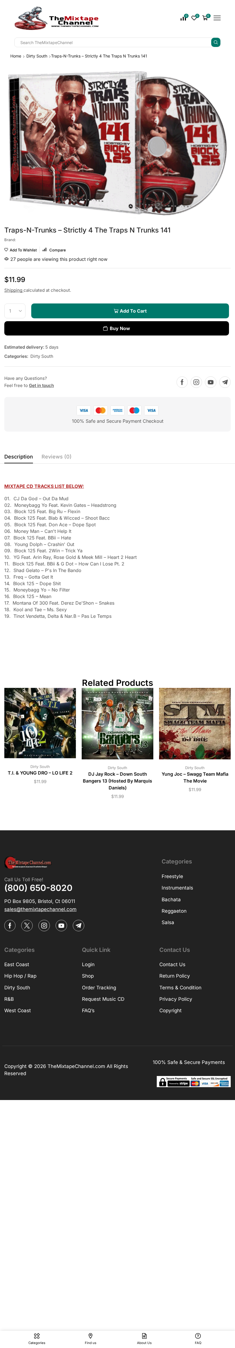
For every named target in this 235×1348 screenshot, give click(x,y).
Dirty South (36, 55)
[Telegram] (225, 382)
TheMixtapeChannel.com (76, 1066)
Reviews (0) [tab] (57, 457)
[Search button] (215, 42)
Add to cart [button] (34, 725)
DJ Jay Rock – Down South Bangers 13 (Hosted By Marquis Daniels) (117, 781)
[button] (40, 909)
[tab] (18, 458)
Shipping (13, 290)
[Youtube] (210, 382)
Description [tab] (18, 457)
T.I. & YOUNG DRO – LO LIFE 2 (40, 773)
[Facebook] (182, 382)
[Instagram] (196, 382)
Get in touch (41, 385)
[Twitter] (27, 925)
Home (15, 55)
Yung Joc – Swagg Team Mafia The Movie (195, 777)
